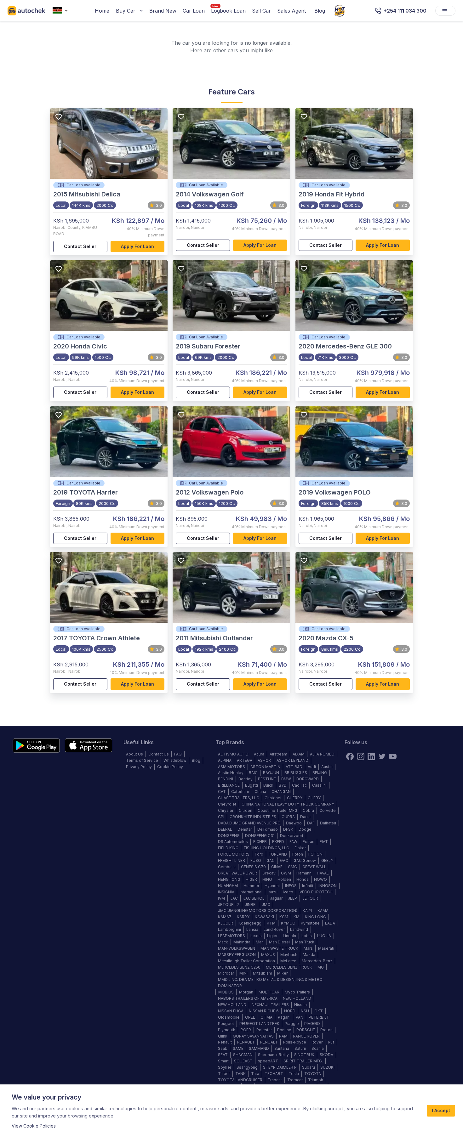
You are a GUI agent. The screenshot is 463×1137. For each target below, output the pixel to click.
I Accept (441, 1110)
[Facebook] (350, 756)
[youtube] (392, 756)
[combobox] (61, 10)
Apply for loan (137, 246)
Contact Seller (80, 246)
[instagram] (360, 756)
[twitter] (382, 756)
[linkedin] (371, 756)
